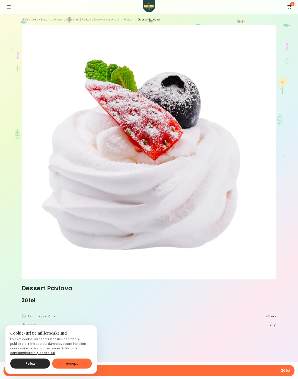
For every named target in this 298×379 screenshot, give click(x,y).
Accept (72, 363)
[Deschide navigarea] (8, 7)
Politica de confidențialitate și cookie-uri (43, 350)
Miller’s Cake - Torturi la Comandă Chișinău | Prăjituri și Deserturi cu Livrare (70, 19)
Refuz (30, 363)
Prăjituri (128, 19)
